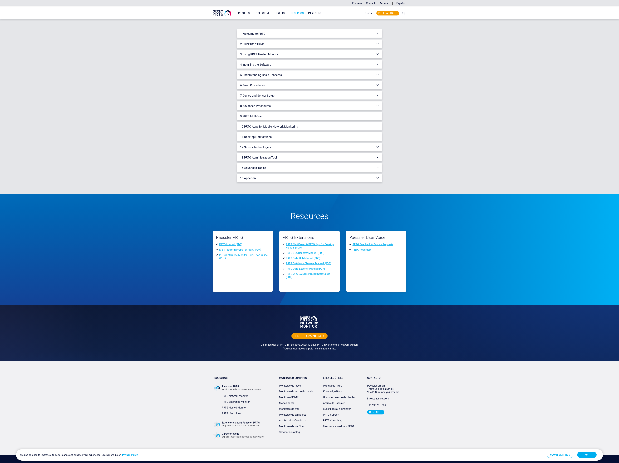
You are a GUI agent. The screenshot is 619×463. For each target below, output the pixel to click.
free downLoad (309, 336)
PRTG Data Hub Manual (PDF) (303, 258)
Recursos (297, 13)
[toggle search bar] (403, 13)
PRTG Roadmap (362, 249)
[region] (309, 455)
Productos (243, 13)
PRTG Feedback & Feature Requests (373, 244)
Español (401, 3)
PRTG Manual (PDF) (230, 244)
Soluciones (263, 13)
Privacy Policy (130, 454)
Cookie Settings (560, 454)
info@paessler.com (378, 398)
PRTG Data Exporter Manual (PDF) (305, 268)
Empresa (357, 3)
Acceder (384, 3)
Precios (281, 13)
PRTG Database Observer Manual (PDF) (308, 263)
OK (586, 454)
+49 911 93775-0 (377, 405)
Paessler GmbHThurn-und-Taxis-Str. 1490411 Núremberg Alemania (383, 389)
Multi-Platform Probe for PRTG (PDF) (240, 249)
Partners (314, 13)
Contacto (371, 3)
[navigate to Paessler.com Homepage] (222, 12)
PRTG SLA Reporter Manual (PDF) (305, 252)
